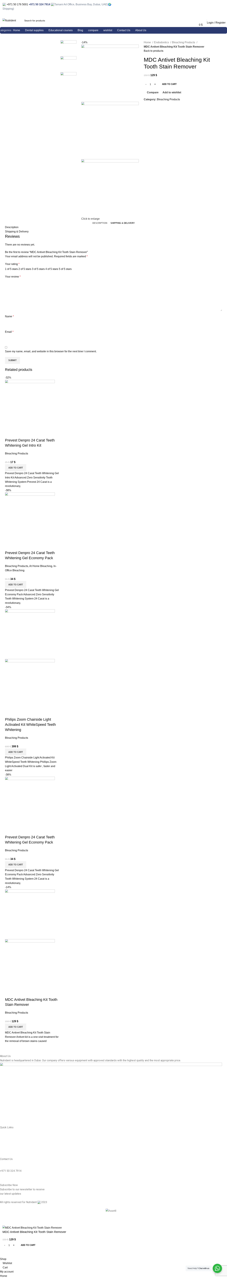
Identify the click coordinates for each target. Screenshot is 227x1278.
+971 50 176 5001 (17, 4)
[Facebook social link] (214, 7)
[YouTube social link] (222, 7)
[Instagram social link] (218, 7)
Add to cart (169, 84)
